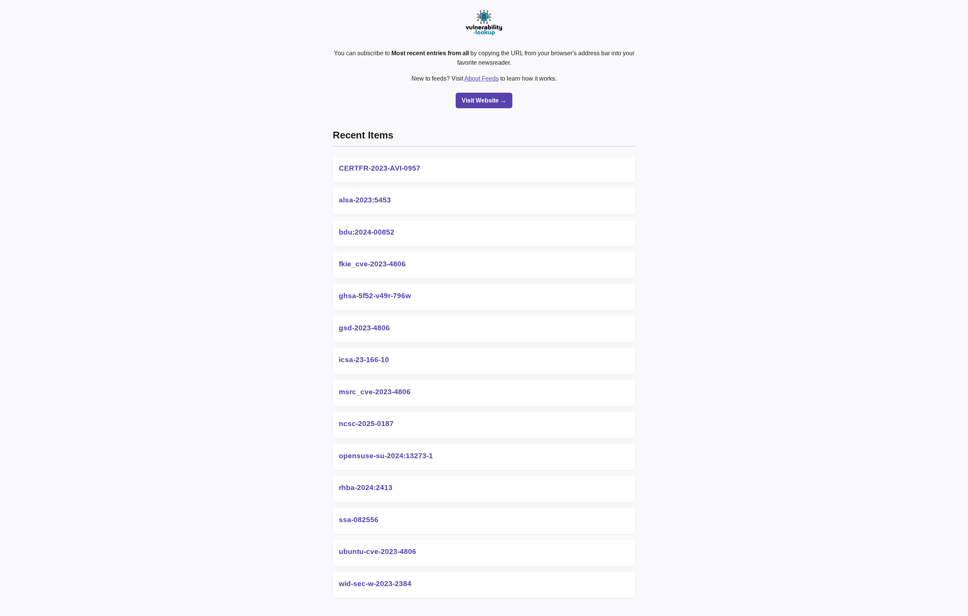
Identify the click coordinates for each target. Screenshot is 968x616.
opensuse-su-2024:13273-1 (386, 456)
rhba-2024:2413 (365, 488)
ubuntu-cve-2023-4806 (377, 551)
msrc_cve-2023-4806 (375, 392)
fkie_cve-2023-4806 (372, 264)
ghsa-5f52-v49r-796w (375, 296)
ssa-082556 (359, 520)
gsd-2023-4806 (364, 328)
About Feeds (481, 78)
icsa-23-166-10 (364, 360)
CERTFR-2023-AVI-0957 (379, 168)
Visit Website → (484, 100)
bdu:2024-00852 (366, 232)
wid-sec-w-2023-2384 (375, 584)
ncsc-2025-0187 (366, 424)
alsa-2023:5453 (365, 200)
